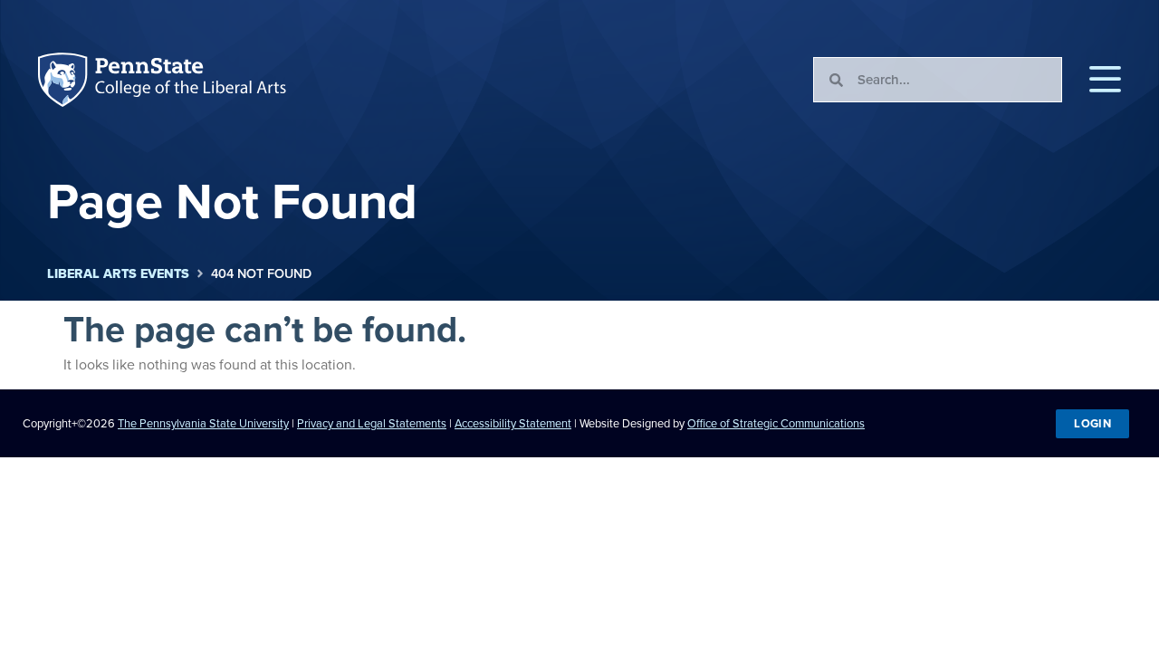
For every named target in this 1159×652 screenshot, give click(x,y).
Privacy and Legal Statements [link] (371, 423)
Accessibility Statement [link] (513, 423)
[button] (1105, 80)
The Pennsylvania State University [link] (203, 423)
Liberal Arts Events (118, 273)
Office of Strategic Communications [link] (776, 423)
